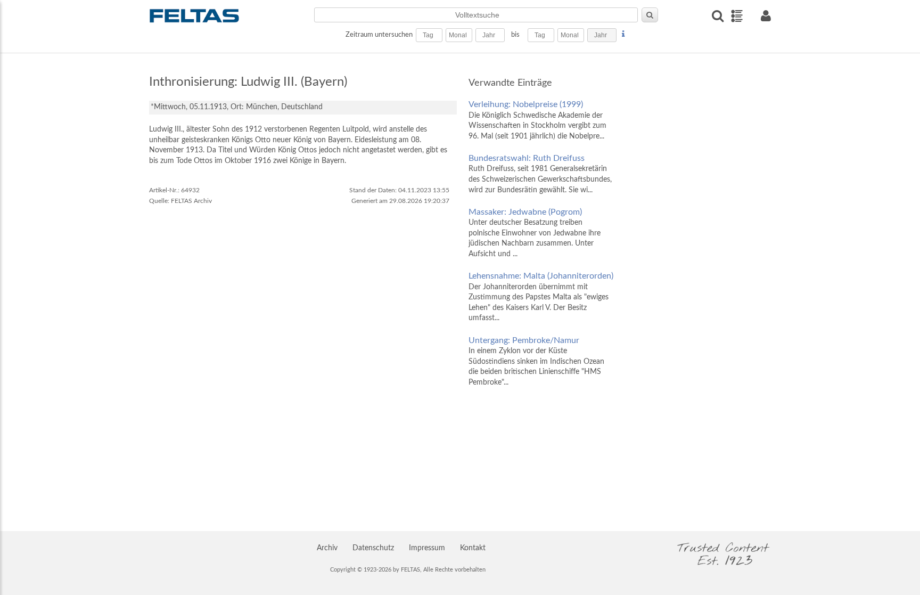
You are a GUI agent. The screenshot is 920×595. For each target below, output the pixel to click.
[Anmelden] (765, 15)
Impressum (427, 548)
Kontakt (473, 548)
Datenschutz (373, 548)
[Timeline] (736, 16)
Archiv (327, 548)
